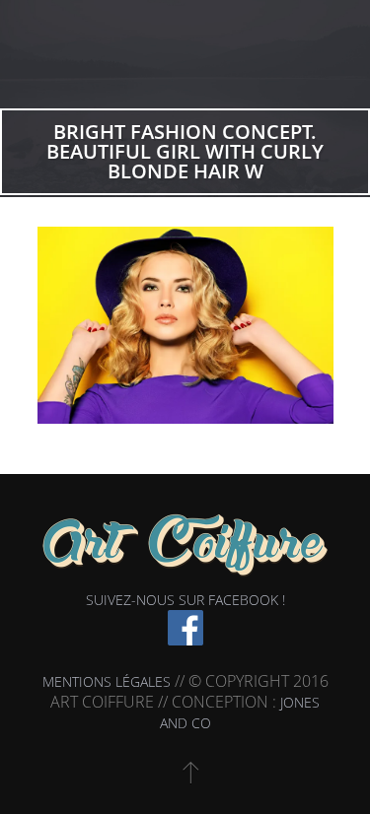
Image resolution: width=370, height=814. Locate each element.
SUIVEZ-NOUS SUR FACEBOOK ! (185, 599)
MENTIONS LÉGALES (106, 681)
